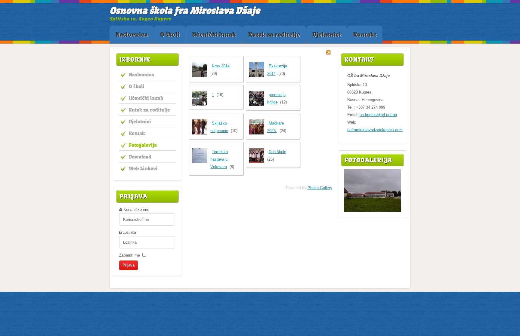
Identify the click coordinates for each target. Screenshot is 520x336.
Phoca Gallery (320, 188)
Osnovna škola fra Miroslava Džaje (185, 10)
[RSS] (328, 53)
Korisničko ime (136, 209)
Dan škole (277, 152)
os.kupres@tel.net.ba (378, 115)
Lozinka (129, 232)
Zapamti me (129, 255)
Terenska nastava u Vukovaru (219, 159)
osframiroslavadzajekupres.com (375, 130)
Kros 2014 (221, 66)
